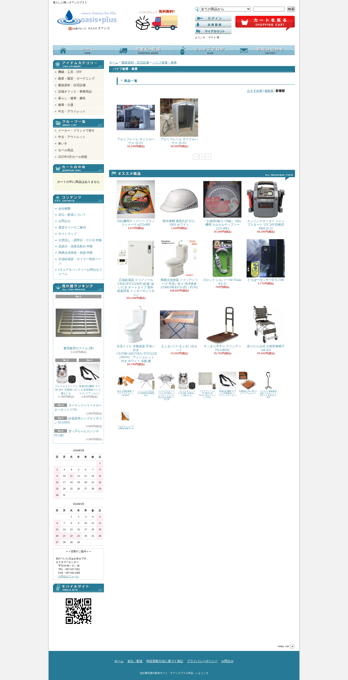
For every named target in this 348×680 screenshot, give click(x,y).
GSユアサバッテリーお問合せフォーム (80, 272)
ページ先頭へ (286, 646)
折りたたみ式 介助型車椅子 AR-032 (266, 348)
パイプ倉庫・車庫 (164, 62)
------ (213, 25)
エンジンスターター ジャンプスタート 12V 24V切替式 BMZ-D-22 (266, 224)
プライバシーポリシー (202, 661)
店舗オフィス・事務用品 (75, 91)
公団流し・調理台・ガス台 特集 (80, 240)
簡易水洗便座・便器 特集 (75, 252)
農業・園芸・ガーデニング (76, 78)
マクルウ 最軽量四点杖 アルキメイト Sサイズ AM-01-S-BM (268, 394)
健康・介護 (65, 105)
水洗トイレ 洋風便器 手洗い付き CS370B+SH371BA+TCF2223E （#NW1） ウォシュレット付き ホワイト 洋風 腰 (137, 353)
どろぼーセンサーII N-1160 (265, 280)
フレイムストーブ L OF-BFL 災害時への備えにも (66, 390)
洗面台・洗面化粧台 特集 (75, 246)
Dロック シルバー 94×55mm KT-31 (222, 281)
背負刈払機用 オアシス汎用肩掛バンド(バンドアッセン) (89, 390)
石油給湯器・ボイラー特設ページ (79, 261)
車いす (62, 143)
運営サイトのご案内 (72, 227)
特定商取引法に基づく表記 (164, 661)
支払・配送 (135, 661)
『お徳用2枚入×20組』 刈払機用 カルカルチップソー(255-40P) (222, 224)
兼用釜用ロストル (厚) (78, 348)
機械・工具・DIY (70, 72)
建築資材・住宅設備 (72, 85)
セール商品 (65, 150)
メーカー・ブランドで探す (76, 130)
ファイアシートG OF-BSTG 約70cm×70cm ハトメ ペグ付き (207, 394)
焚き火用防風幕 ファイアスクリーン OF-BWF (125, 393)
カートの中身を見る (78, 168)
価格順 (269, 91)
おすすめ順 (254, 91)
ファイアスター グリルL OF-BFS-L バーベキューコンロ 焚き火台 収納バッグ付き (166, 395)
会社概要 (64, 208)
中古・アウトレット (72, 111)
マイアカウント (213, 31)
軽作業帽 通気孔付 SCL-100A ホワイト (179, 222)
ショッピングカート (265, 23)
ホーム (83, 50)
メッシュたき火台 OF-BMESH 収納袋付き (146, 393)
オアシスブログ (204, 50)
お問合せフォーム (68, 576)
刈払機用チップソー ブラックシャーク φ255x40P (136, 222)
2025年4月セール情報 (72, 157)
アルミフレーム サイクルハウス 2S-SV (179, 141)
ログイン (213, 18)
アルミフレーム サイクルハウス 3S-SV (136, 141)
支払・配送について (143, 50)
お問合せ (264, 50)
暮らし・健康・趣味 (72, 98)
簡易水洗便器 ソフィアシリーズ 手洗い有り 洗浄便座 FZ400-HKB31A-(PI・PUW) (179, 283)
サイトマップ (67, 234)
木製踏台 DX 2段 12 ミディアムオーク (248, 392)
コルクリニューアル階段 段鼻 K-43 (125, 427)
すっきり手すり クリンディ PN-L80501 (222, 348)
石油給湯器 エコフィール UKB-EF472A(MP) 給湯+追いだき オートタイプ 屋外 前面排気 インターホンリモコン (136, 287)
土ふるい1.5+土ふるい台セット (179, 348)
